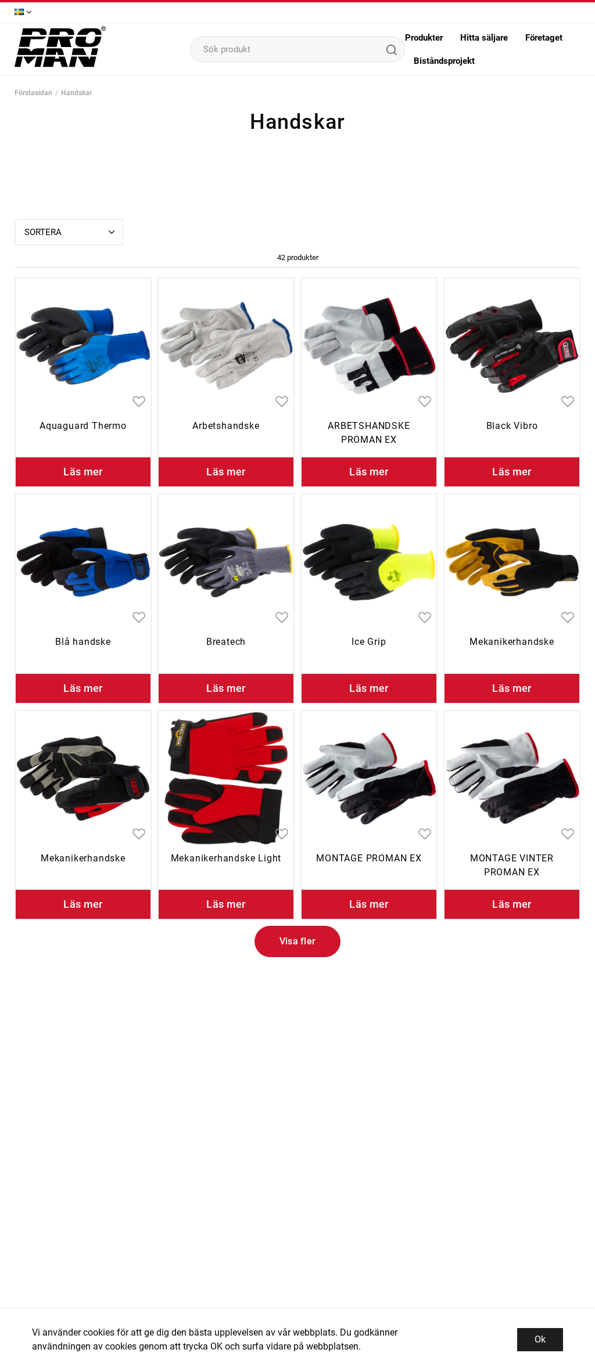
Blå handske (83, 641)
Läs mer (83, 472)
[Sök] (391, 49)
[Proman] (60, 65)
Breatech (226, 641)
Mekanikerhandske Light (226, 858)
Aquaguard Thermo (83, 425)
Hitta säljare (484, 38)
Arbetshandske (225, 425)
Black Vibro (512, 425)
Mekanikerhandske (511, 641)
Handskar (76, 93)
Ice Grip (369, 641)
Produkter (424, 38)
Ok (540, 1339)
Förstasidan (33, 93)
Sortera (43, 232)
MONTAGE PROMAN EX (369, 858)
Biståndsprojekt (444, 61)
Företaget (543, 38)
